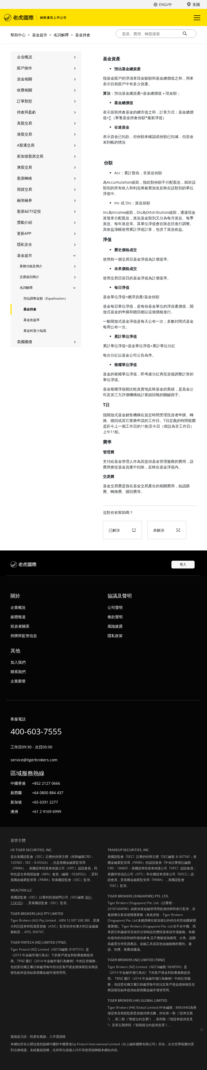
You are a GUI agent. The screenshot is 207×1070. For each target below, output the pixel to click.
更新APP (24, 233)
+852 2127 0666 (46, 783)
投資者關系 (20, 626)
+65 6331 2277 (45, 802)
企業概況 (18, 607)
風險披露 (115, 626)
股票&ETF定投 (29, 211)
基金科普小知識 (34, 330)
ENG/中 (165, 4)
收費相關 (24, 90)
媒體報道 (18, 616)
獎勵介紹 (24, 222)
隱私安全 (24, 244)
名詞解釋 (61, 34)
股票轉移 (24, 178)
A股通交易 (25, 145)
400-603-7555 (36, 731)
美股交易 (24, 123)
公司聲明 (115, 607)
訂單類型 (24, 101)
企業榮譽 (18, 681)
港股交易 (24, 134)
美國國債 (24, 341)
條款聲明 (115, 616)
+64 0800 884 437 (47, 792)
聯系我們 (18, 671)
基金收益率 (31, 320)
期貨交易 (24, 189)
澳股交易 (24, 167)
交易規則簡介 (29, 277)
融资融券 (24, 200)
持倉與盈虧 (26, 112)
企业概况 (24, 56)
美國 (196, 4)
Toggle (197, 17)
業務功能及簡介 (31, 266)
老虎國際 (35, 17)
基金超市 (39, 34)
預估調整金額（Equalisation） (45, 298)
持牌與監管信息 (24, 635)
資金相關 (24, 78)
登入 (183, 564)
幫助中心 (18, 34)
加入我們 (18, 662)
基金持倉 (82, 34)
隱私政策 (115, 635)
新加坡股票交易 (30, 156)
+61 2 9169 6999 (46, 811)
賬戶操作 (24, 67)
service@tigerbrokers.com (34, 759)
